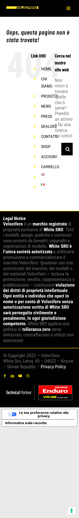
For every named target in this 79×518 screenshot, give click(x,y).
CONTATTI (49, 136)
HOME (46, 68)
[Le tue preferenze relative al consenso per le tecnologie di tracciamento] (72, 511)
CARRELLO (50, 166)
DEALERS (49, 126)
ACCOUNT (49, 156)
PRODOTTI (49, 96)
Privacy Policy (53, 366)
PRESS (46, 116)
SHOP (46, 146)
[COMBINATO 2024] (39, 384)
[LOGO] (22, 8)
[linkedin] (12, 376)
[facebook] (5, 376)
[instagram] (27, 376)
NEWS (46, 106)
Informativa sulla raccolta (26, 423)
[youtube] (20, 376)
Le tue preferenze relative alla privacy (43, 414)
